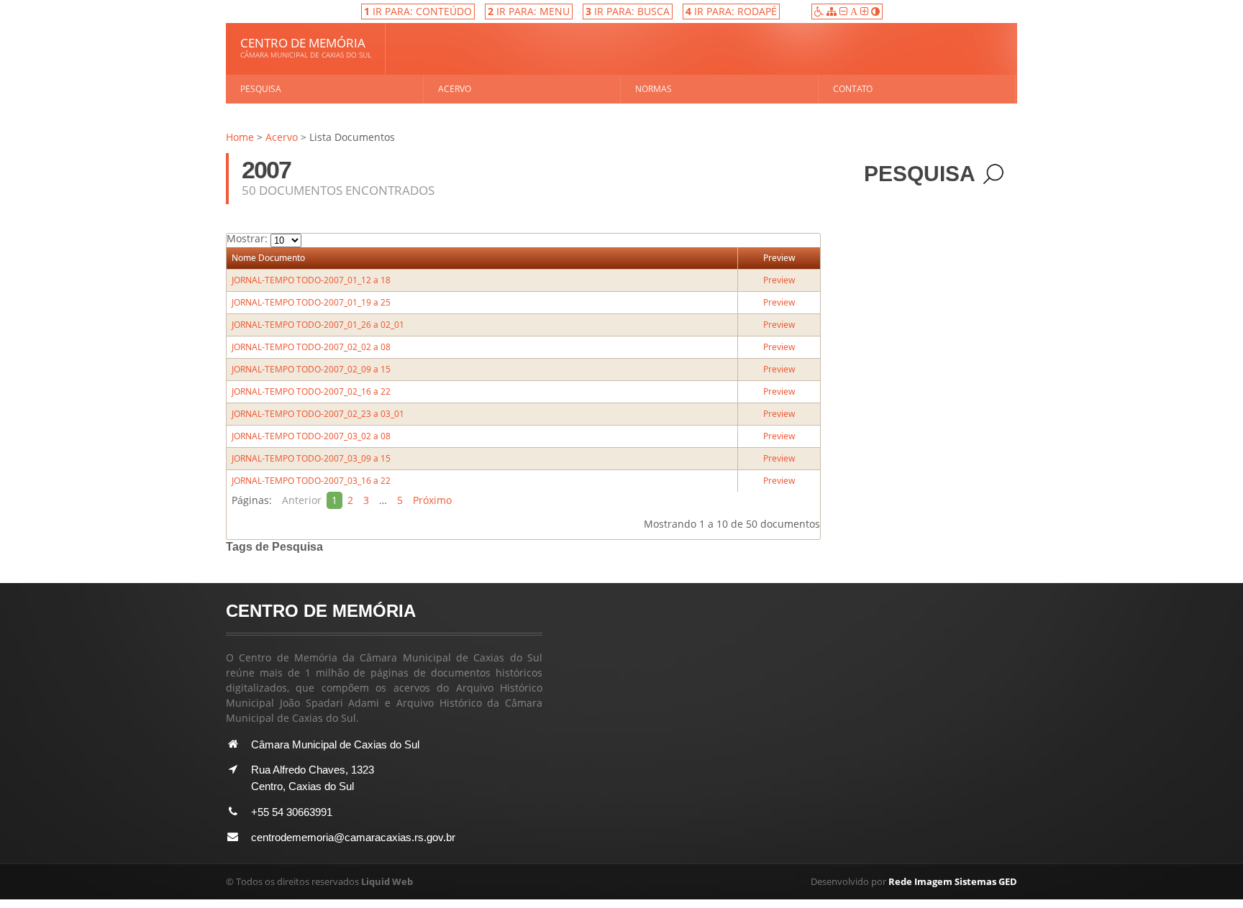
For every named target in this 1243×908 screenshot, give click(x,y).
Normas (653, 89)
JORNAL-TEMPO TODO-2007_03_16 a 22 (311, 480)
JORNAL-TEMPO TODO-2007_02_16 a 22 (311, 391)
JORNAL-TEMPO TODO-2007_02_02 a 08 (311, 347)
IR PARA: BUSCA (628, 11)
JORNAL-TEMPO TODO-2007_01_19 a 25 (311, 302)
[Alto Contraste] (875, 11)
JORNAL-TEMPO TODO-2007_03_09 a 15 (311, 458)
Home (240, 137)
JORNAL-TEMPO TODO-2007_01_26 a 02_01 (318, 324)
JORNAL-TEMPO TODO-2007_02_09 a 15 (311, 369)
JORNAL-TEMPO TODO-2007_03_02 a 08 (311, 436)
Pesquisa (260, 89)
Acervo (454, 89)
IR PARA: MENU (529, 11)
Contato (853, 89)
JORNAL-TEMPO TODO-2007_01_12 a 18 (311, 280)
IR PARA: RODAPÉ (731, 11)
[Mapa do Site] (833, 11)
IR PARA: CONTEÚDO (418, 11)
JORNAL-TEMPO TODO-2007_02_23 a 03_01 (318, 414)
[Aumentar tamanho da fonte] (865, 11)
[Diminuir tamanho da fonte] (844, 11)
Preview (779, 258)
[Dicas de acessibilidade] (820, 11)
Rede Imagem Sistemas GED (952, 881)
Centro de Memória (305, 47)
